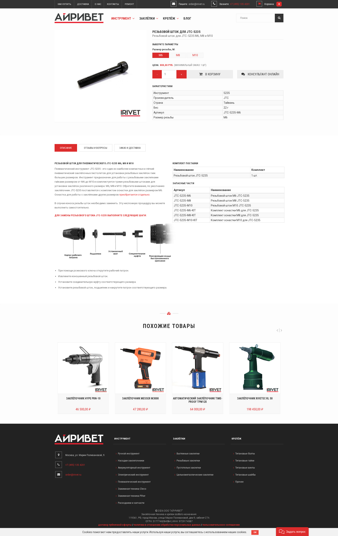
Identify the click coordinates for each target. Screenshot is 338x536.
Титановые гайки (244, 460)
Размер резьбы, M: (163, 49)
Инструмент (121, 18)
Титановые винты (245, 467)
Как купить (64, 4)
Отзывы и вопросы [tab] (95, 147)
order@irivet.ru (197, 4)
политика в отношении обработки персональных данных (167, 524)
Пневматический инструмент (134, 481)
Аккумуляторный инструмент (134, 467)
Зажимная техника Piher (131, 496)
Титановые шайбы (245, 474)
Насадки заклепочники (131, 460)
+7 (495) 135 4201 (240, 4)
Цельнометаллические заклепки (195, 474)
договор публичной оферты (115, 524)
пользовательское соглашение (221, 524)
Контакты (113, 4)
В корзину (212, 74)
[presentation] (277, 330)
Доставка (83, 4)
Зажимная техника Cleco (132, 488)
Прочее (239, 481)
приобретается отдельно (134, 194)
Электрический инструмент (133, 474)
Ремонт (129, 4)
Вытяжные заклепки (188, 453)
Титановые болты (245, 453)
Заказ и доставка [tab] (129, 147)
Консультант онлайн (263, 74)
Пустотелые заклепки (189, 467)
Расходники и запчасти (131, 503)
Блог (187, 18)
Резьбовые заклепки (188, 460)
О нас (98, 4)
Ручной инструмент (128, 453)
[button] (292, 531)
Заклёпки (147, 18)
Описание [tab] (66, 147)
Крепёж (169, 18)
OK (255, 532)
